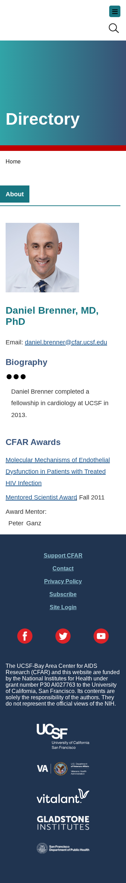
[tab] (14, 194)
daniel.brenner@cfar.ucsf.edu (66, 342)
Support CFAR (63, 556)
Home (13, 161)
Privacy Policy (63, 581)
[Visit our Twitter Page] (63, 636)
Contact (63, 568)
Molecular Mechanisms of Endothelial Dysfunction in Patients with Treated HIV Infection (58, 471)
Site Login (63, 607)
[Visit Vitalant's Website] (63, 801)
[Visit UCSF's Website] (63, 747)
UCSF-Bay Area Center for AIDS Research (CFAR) (41, 17)
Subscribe (63, 594)
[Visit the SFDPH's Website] (63, 852)
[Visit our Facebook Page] (25, 636)
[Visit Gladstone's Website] (63, 828)
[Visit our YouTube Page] (101, 636)
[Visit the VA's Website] (63, 774)
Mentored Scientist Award (41, 497)
